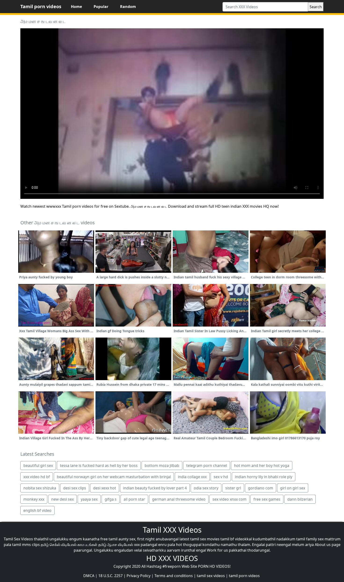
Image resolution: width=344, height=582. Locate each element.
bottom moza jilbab (162, 465)
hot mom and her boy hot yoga (261, 465)
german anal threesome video (178, 499)
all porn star (134, 499)
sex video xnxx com (229, 499)
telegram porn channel (206, 465)
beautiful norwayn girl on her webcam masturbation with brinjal (114, 476)
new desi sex (62, 499)
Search (316, 6)
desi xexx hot (104, 488)
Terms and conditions (173, 575)
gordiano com (260, 488)
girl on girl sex (292, 488)
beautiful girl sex (38, 465)
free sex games (266, 499)
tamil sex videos (211, 575)
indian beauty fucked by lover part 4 (155, 488)
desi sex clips (74, 488)
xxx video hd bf (36, 476)
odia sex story (206, 488)
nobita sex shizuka (39, 488)
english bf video (37, 510)
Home (76, 6)
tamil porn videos (244, 575)
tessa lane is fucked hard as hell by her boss (99, 465)
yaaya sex (89, 499)
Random (128, 6)
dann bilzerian (300, 499)
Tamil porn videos (40, 6)
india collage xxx (192, 476)
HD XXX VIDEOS (172, 558)
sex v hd (221, 476)
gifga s (111, 499)
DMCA (88, 575)
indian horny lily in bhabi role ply (263, 476)
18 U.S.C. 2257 (110, 575)
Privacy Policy (138, 575)
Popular (101, 6)
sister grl (233, 488)
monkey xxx (33, 499)
